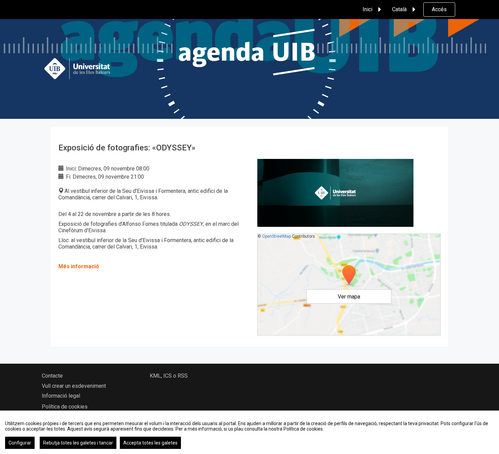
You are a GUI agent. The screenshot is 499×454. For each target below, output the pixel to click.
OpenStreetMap (276, 236)
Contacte (52, 376)
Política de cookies (65, 406)
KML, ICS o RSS (169, 376)
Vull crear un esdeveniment (74, 386)
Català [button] (399, 9)
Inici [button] (367, 9)
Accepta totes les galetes (150, 443)
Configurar (19, 443)
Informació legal (61, 396)
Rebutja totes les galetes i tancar (78, 443)
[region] (249, 432)
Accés (439, 9)
